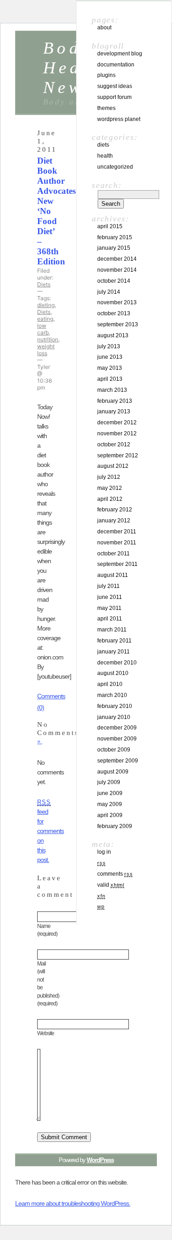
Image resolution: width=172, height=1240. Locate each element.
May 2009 (109, 804)
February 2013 (114, 401)
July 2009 (108, 782)
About (104, 27)
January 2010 (113, 717)
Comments (115, 874)
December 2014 (117, 259)
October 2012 (113, 444)
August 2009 (112, 771)
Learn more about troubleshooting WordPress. (72, 1203)
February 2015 (114, 237)
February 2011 (114, 640)
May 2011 (109, 608)
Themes (106, 108)
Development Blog (119, 53)
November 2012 (117, 433)
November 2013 (117, 302)
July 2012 (108, 477)
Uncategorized (115, 167)
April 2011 (109, 618)
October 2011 (113, 553)
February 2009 (114, 826)
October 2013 (113, 313)
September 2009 (117, 760)
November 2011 (116, 542)
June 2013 (109, 357)
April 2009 (109, 815)
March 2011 (112, 629)
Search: (107, 185)
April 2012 (109, 499)
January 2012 (113, 520)
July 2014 (108, 292)
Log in (104, 852)
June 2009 (109, 793)
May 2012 (109, 488)
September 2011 (117, 564)
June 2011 (109, 597)
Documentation (115, 64)
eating (45, 318)
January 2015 (113, 248)
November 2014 (117, 270)
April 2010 (109, 684)
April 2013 (109, 379)
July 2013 (108, 346)
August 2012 (112, 466)
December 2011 (116, 531)
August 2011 (112, 575)
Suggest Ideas (114, 86)
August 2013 (112, 335)
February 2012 (114, 509)
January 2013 (113, 411)
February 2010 (114, 706)
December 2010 (117, 662)
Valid (110, 885)
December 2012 (117, 422)
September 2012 (117, 455)
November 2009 (117, 738)
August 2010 (112, 673)
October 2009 (113, 749)
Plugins (106, 75)
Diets (43, 284)
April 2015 (109, 226)
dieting (46, 305)
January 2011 (113, 651)
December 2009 (117, 727)
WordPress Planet (118, 119)
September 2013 (117, 324)
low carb (43, 329)
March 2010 (112, 695)
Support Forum (114, 97)
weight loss (46, 350)
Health (105, 156)
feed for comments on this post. (50, 831)
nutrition (47, 339)
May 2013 (109, 368)
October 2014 (113, 281)
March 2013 (112, 390)
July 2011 (108, 586)
